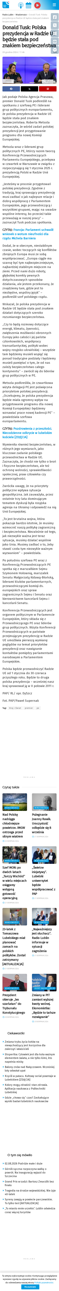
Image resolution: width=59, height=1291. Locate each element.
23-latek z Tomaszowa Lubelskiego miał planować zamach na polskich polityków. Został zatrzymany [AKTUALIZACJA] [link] (14, 946)
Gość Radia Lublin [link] (45, 988)
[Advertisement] (29, 745)
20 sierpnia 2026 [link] (12, 1017)
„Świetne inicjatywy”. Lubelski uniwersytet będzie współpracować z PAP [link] (43, 881)
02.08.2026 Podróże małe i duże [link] (23, 1163)
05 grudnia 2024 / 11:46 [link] (13, 52)
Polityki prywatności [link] (43, 1282)
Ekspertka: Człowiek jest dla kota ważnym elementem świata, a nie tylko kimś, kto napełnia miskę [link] (30, 1058)
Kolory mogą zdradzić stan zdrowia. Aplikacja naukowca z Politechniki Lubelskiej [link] (26, 1088)
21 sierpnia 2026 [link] (41, 837)
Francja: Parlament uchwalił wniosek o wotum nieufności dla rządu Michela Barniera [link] (27, 234)
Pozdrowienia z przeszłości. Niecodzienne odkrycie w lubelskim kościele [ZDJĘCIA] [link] (27, 433)
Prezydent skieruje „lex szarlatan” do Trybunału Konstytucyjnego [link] (13, 1003)
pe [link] (38, 708)
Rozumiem (30, 1287)
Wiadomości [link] (11, 808)
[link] (5, 5)
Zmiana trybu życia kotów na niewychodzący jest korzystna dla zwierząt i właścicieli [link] (25, 1045)
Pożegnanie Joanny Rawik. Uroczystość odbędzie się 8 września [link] (41, 823)
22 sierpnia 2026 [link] (12, 841)
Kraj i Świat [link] (15, 708)
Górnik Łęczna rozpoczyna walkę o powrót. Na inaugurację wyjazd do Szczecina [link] (25, 1172)
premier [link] (29, 708)
